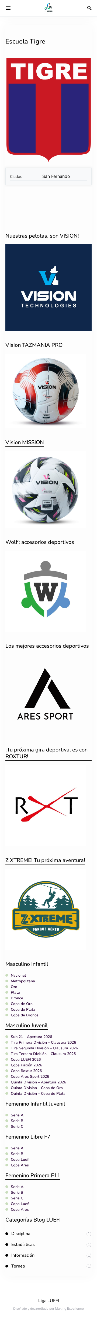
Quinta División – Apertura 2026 (38, 1082)
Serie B (17, 1120)
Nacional (18, 975)
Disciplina (20, 1234)
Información (22, 1255)
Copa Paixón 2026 (26, 1065)
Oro (14, 986)
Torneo (18, 1266)
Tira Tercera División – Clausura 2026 (43, 1053)
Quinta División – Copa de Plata (38, 1093)
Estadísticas (23, 1245)
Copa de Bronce (25, 1015)
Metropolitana (23, 981)
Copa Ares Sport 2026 (30, 1076)
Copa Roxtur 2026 (26, 1070)
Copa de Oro (22, 1003)
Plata (15, 992)
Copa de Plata (23, 1009)
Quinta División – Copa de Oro (37, 1087)
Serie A (17, 1115)
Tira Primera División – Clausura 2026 (43, 1042)
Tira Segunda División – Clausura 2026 (44, 1048)
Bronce (17, 998)
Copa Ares (20, 1165)
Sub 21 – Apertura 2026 (31, 1036)
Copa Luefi (20, 1159)
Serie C (17, 1126)
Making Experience (69, 1308)
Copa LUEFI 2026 (26, 1059)
